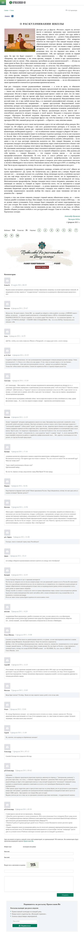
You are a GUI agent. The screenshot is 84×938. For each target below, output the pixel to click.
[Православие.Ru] (17, 2)
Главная (6, 10)
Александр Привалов (72, 216)
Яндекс (17, 846)
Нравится (7, 16)
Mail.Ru (21, 846)
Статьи (12, 10)
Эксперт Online (74, 219)
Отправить (65, 895)
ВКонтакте (13, 846)
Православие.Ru (28, 841)
